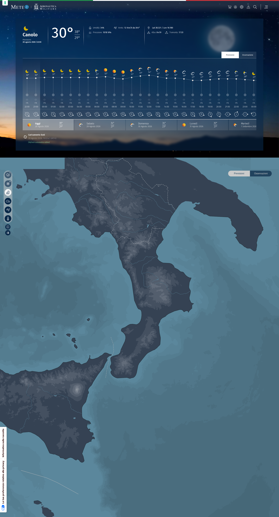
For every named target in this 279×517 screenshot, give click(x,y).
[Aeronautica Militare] (45, 7)
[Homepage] (20, 7)
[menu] (264, 7)
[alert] (248, 7)
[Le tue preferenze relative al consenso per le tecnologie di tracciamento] (5, 3)
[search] (255, 7)
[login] (235, 7)
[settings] (241, 7)
